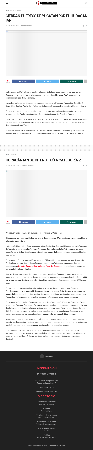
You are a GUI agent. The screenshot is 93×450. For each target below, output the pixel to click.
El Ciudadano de (38, 445)
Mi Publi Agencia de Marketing (55, 445)
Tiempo (30, 165)
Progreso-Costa (16, 10)
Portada (13, 154)
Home (7, 10)
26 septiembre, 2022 (12, 25)
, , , (39, 266)
